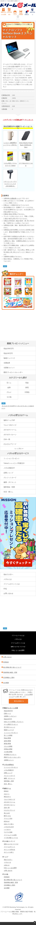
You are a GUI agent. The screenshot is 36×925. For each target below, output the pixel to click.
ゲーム (15, 14)
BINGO (6, 791)
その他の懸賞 (8, 752)
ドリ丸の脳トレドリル (11, 837)
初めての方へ (32, 13)
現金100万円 (7, 286)
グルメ (9, 392)
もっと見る (18, 448)
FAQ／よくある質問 (18, 650)
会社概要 (6, 683)
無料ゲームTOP (9, 420)
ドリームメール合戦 (10, 835)
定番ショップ (8, 473)
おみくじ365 (17, 286)
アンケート (29, 296)
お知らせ (27, 13)
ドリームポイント (9, 847)
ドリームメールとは (18, 635)
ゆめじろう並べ (9, 824)
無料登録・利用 (9, 487)
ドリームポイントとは (12, 584)
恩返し (18, 296)
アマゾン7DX (8, 818)
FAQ (5, 589)
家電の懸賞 (7, 743)
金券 (9, 387)
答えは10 (7, 813)
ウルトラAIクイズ (10, 425)
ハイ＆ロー (7, 829)
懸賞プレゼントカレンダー (13, 372)
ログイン (18, 19)
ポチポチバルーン (10, 434)
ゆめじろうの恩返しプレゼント (14, 721)
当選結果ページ (15, 198)
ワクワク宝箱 (8, 832)
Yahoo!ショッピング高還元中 (14, 463)
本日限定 (28, 286)
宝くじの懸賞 (8, 735)
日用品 (27, 392)
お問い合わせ (8, 593)
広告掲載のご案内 (8, 677)
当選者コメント (9, 367)
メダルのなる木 (9, 827)
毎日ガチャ (7, 296)
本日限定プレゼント (10, 754)
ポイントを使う (9, 852)
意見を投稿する (19, 701)
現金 (27, 383)
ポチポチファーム (10, 430)
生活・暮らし (8, 492)
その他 (9, 397)
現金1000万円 (9, 348)
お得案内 (21, 14)
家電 (27, 387)
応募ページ (7, 713)
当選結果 (7, 363)
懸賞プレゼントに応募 (3, 13)
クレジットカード (10, 477)
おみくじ (7, 794)
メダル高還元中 (9, 468)
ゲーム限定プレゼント (11, 724)
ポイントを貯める (9, 849)
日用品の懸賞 (8, 749)
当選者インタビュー (10, 716)
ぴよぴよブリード (10, 444)
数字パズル (7, 816)
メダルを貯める (9, 13)
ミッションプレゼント (12, 458)
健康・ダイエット (10, 482)
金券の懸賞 (7, 741)
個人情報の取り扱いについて (12, 667)
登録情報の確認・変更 (10, 672)
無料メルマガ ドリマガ (18, 646)
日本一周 (7, 439)
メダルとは (8, 579)
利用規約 (6, 662)
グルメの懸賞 (8, 746)
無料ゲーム (7, 788)
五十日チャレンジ (9, 727)
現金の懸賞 (7, 738)
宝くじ (9, 383)
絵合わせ (7, 821)
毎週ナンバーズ (9, 358)
